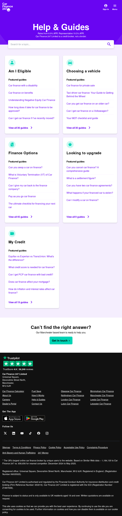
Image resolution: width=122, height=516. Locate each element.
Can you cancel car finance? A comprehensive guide (83, 169)
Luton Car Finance (70, 403)
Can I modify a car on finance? (82, 200)
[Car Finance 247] (10, 7)
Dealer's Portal (9, 403)
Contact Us (37, 403)
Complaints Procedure (97, 447)
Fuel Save (36, 391)
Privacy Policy (39, 447)
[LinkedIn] (14, 433)
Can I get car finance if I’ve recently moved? (31, 118)
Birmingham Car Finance (102, 391)
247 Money (43, 452)
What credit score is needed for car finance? (31, 267)
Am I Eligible (19, 70)
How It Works (38, 395)
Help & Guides (38, 399)
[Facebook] (39, 433)
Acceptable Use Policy (74, 447)
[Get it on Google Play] (35, 418)
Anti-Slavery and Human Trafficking (19, 452)
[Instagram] (47, 433)
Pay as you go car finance (22, 196)
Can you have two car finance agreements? (89, 185)
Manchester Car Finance (102, 395)
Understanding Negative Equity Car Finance (31, 100)
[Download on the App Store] (12, 418)
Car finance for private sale (81, 85)
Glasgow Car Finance (71, 391)
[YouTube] (22, 433)
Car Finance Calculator (13, 391)
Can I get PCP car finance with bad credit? (30, 274)
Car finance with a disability (22, 85)
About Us (6, 395)
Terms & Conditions (21, 447)
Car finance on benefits (20, 92)
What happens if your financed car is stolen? (90, 192)
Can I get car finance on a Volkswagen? (87, 111)
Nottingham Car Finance (72, 395)
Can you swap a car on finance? (25, 167)
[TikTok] (30, 433)
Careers (6, 399)
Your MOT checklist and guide (82, 118)
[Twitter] (5, 433)
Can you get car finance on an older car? (88, 103)
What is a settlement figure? (81, 178)
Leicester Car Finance (100, 403)
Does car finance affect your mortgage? (29, 281)
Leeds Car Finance (99, 399)
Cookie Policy (55, 447)
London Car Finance (70, 399)
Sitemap (6, 447)
